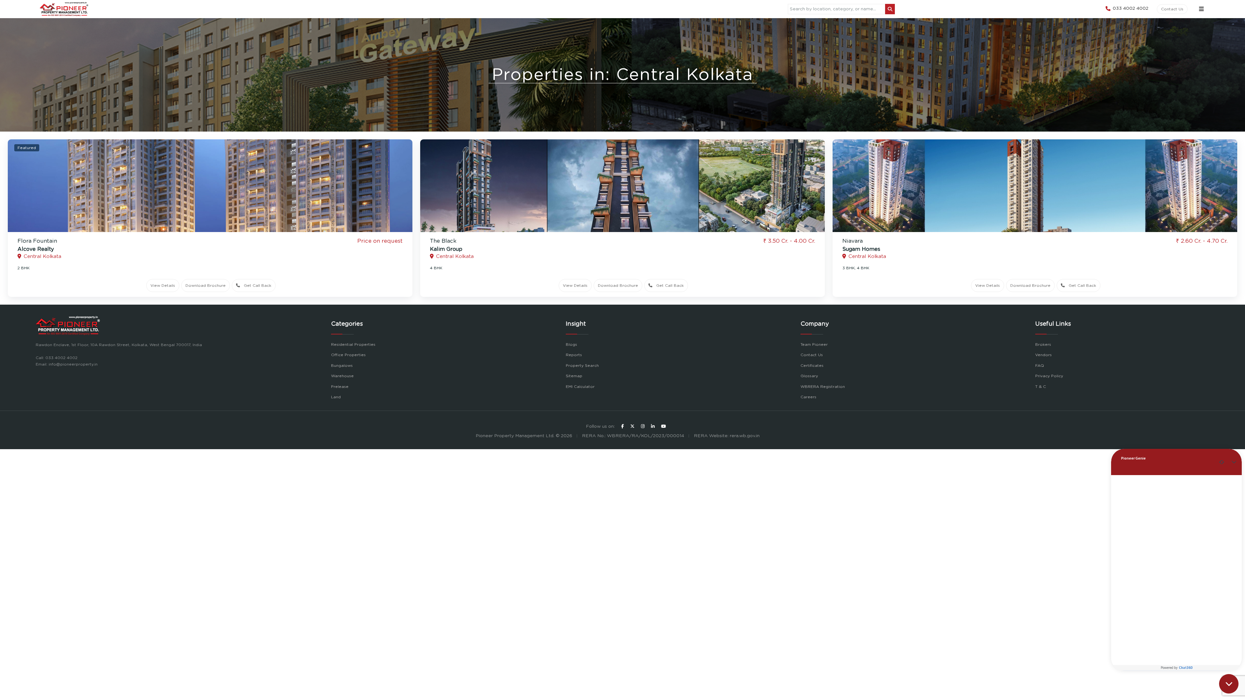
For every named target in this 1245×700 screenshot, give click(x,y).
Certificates (812, 366)
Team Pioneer (814, 344)
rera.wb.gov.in (745, 436)
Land (336, 397)
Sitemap (574, 376)
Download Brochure (205, 285)
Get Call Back (257, 285)
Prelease (340, 387)
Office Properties (348, 355)
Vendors (1043, 355)
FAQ (1039, 366)
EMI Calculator (580, 387)
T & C (1040, 387)
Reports (574, 355)
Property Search (582, 366)
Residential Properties (353, 344)
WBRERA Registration (822, 387)
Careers (808, 397)
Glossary (809, 376)
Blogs (571, 344)
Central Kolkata (42, 256)
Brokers (1043, 344)
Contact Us (1172, 9)
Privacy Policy (1049, 376)
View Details (162, 285)
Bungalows (342, 366)
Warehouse (342, 376)
